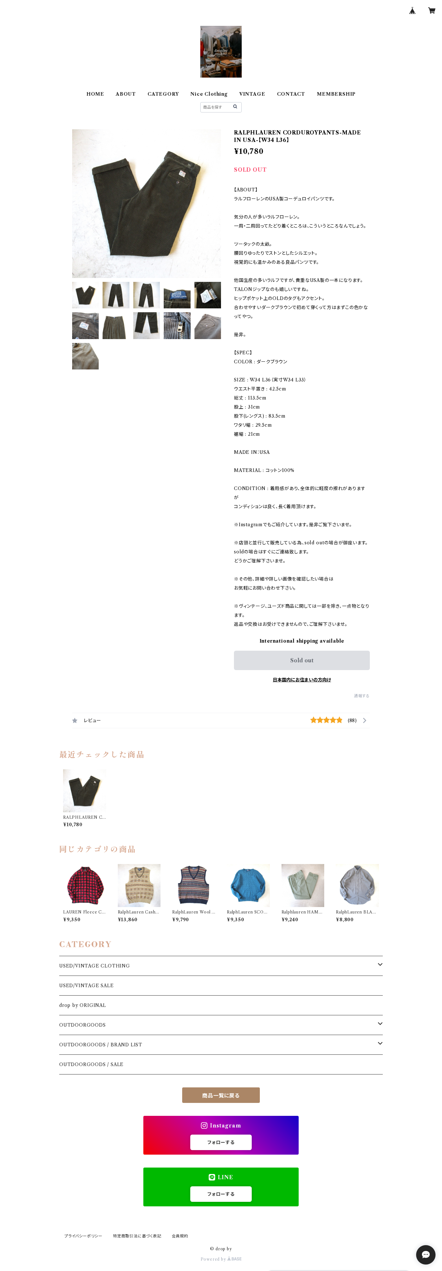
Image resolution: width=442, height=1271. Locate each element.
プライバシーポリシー (83, 1236)
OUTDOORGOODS (82, 1025)
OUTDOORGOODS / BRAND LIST (100, 1045)
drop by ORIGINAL (82, 1005)
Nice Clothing (208, 94)
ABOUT (126, 94)
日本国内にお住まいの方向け (302, 680)
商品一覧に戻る (221, 1095)
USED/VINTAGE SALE (86, 985)
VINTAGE (252, 94)
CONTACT (291, 94)
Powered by (214, 1259)
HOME (95, 94)
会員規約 (180, 1236)
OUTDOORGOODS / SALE (91, 1064)
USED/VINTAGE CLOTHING (94, 966)
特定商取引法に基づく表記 (137, 1236)
